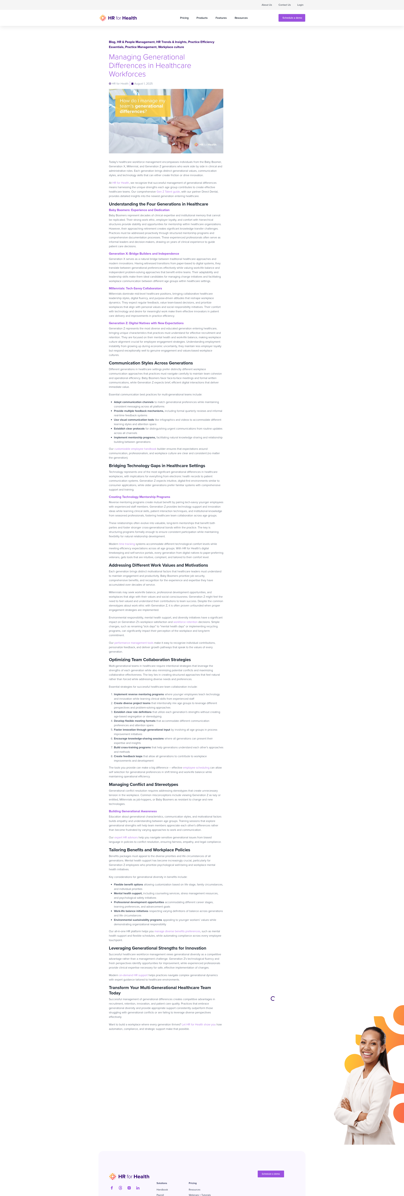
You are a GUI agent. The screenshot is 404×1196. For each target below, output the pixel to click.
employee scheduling (195, 768)
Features (221, 18)
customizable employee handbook (135, 449)
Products (202, 18)
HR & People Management (136, 41)
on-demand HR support (133, 975)
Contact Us (285, 5)
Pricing (184, 18)
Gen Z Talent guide (168, 192)
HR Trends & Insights (171, 41)
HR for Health (120, 183)
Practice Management (141, 47)
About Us (267, 5)
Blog (112, 41)
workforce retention (185, 622)
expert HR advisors (126, 837)
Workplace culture (171, 47)
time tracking (126, 544)
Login (300, 5)
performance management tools (133, 643)
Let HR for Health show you (198, 1024)
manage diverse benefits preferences (177, 931)
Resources (241, 18)
